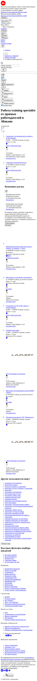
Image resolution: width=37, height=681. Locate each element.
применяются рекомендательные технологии (17, 658)
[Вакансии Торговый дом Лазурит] (20, 356)
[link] (4, 35)
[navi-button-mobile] (3, 46)
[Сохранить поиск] (3, 75)
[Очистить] (3, 70)
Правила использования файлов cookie (14, 16)
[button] (3, 40)
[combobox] (10, 66)
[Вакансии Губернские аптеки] (20, 273)
